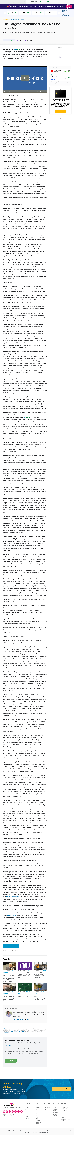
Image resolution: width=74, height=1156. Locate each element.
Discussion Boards (55, 1110)
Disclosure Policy (25, 1130)
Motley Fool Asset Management (65, 1108)
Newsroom (27, 1114)
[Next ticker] (59, 13)
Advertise (27, 1118)
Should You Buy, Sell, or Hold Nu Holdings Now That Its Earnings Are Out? (24, 975)
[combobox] (13, 2)
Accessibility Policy (36, 1130)
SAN (15, 49)
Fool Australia (47, 1107)
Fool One (38, 1120)
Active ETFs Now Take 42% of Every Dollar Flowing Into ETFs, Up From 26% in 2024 (39, 997)
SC (24, 417)
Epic (37, 1113)
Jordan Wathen (8, 36)
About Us (27, 1107)
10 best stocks (11, 915)
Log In (65, 1)
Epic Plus (38, 1115)
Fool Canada (46, 1109)
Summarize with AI (31, 40)
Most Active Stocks (64, 11)
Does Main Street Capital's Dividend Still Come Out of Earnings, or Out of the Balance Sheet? (9, 998)
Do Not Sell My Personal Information (40, 1132)
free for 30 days (22, 1030)
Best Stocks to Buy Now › (69, 6)
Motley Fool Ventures (66, 1114)
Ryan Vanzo (28, 970)
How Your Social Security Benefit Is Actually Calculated (25, 996)
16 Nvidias (8, 1045)
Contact (26, 1116)
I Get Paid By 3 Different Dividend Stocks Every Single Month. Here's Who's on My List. (40, 975)
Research (27, 1111)
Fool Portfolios (38, 1118)
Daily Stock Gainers (64, 13)
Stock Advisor (37, 1110)
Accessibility (57, 1)
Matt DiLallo (44, 970)
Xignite (14, 1115)
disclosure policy (6, 1032)
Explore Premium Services (17, 19)
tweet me (19, 1016)
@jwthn (28, 1019)
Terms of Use (8, 1130)
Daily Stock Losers (66, 15)
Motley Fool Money (38, 1123)
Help (71, 1)
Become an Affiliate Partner (65, 1120)
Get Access (53, 79)
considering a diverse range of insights (16, 1031)
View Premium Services (62, 1089)
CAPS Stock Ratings (55, 1106)
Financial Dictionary (55, 1115)
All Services (38, 1107)
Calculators (55, 1112)
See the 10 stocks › (11, 946)
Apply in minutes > (60, 111)
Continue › (11, 1060)
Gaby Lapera (5, 1028)
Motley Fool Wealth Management (65, 1111)
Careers (26, 1109)
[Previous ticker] (4, 13)
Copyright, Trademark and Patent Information (53, 1130)
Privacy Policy (16, 1130)
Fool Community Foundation (65, 1117)
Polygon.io (19, 1115)
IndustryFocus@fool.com (13, 896)
